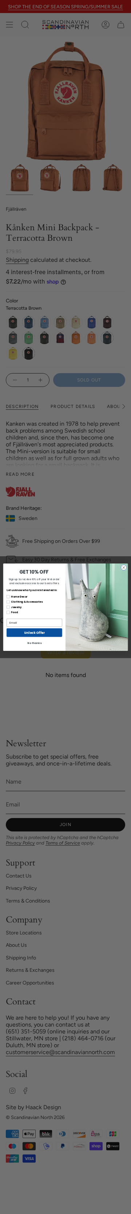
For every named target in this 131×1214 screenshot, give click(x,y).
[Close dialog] (123, 567)
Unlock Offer (34, 632)
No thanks (34, 643)
